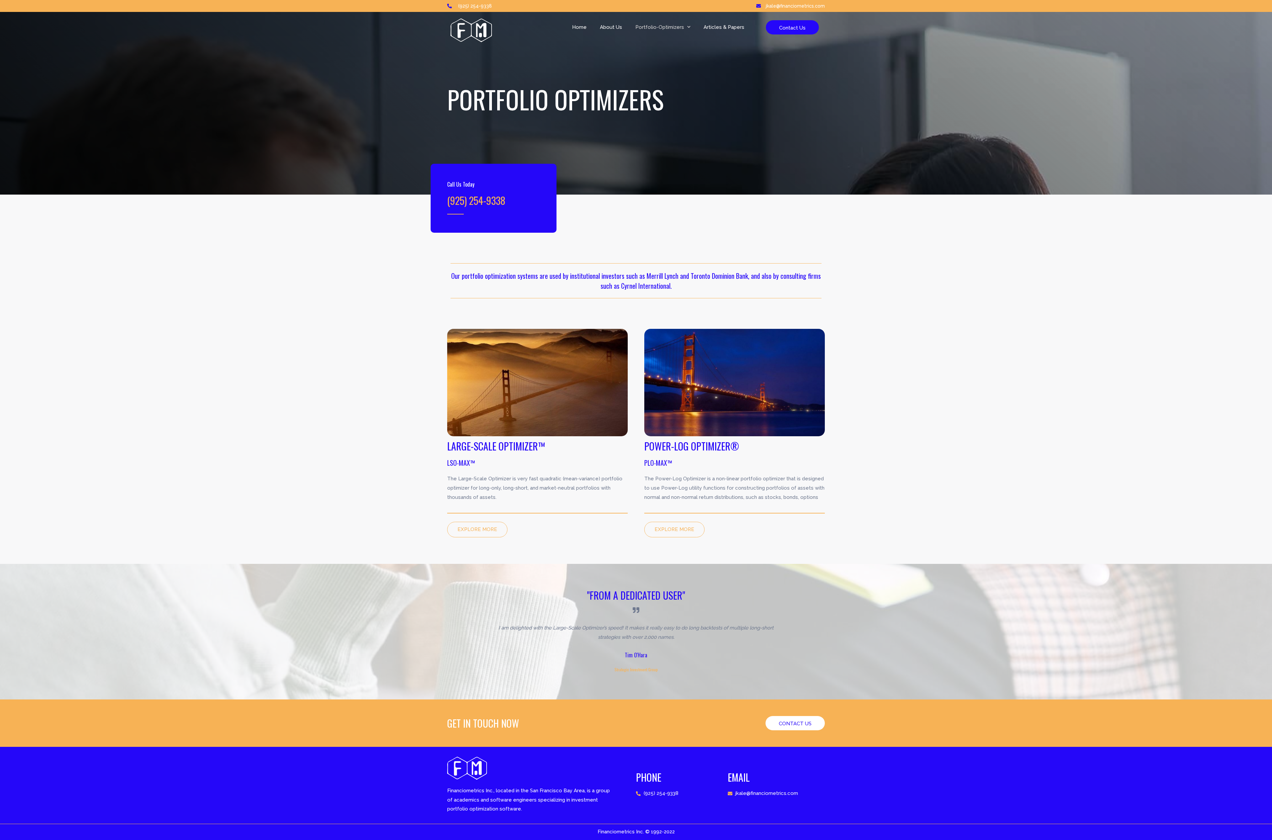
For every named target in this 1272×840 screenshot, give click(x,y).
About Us (611, 27)
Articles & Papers (724, 27)
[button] (792, 27)
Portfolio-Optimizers (659, 27)
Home (579, 27)
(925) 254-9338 (476, 200)
